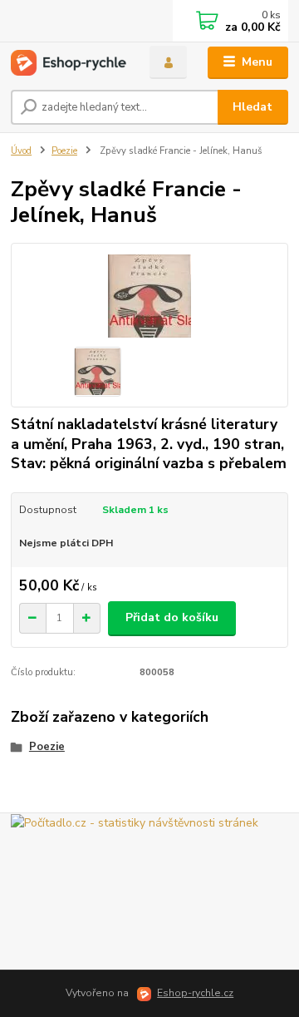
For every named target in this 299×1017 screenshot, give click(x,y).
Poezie (64, 151)
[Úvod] (68, 63)
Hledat (252, 107)
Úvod (21, 151)
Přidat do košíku (171, 617)
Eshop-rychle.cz (195, 993)
